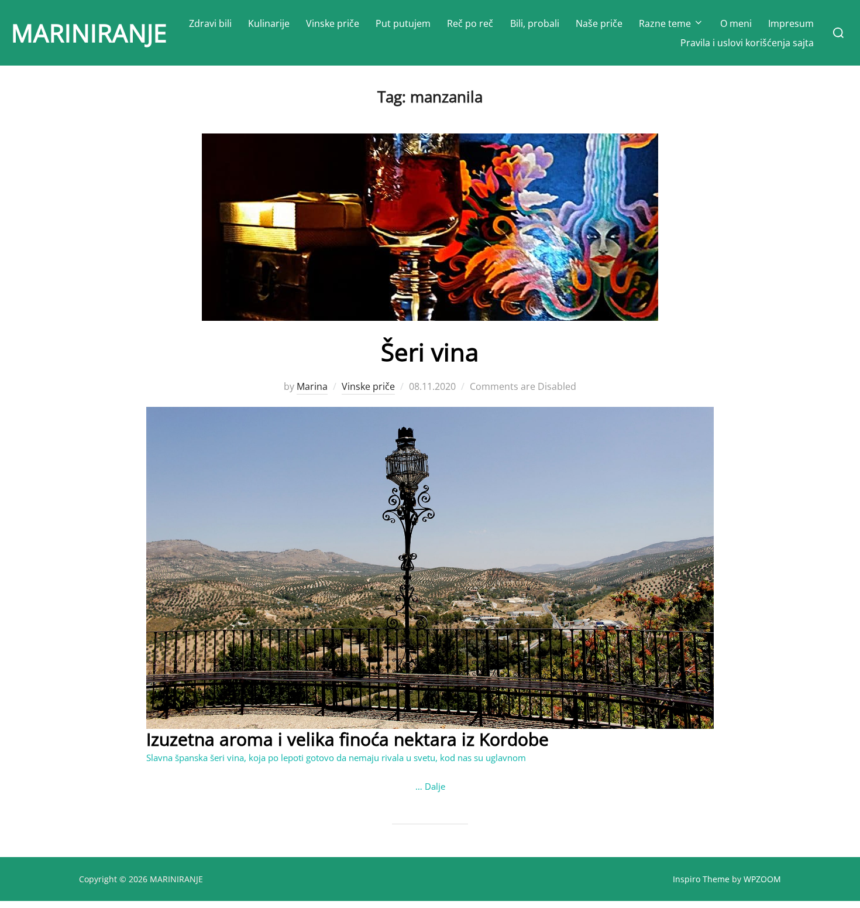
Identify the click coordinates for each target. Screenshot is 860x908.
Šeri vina (430, 351)
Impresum (791, 23)
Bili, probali (534, 23)
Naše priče (599, 23)
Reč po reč (470, 23)
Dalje (435, 786)
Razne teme (665, 23)
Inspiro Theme (701, 879)
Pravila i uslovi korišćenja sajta (747, 42)
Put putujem (403, 23)
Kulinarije (269, 23)
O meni (736, 23)
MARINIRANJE (89, 32)
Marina (312, 386)
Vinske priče (332, 23)
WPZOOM (762, 879)
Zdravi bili (210, 23)
